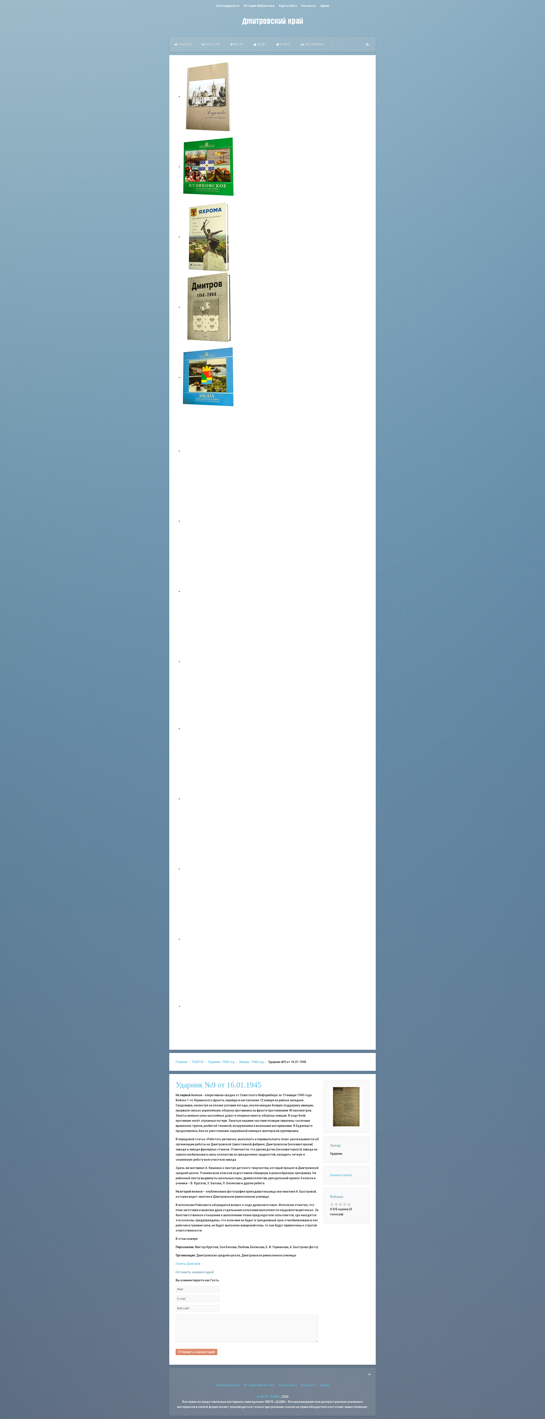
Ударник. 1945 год (221, 1062)
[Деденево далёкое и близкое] (208, 96)
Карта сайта (288, 5)
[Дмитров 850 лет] (208, 869)
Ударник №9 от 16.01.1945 (218, 1085)
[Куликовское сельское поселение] (208, 166)
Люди (260, 44)
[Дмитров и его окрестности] (208, 661)
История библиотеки (259, 5)
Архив (324, 5)
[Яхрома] (208, 237)
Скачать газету (341, 1175)
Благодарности (227, 5)
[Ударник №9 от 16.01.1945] (346, 1106)
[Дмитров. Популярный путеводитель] (208, 450)
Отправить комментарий (196, 1352)
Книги (284, 44)
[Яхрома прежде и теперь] (208, 798)
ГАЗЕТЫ (198, 1062)
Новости (212, 44)
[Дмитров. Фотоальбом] (208, 939)
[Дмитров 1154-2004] (208, 307)
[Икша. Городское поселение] (208, 377)
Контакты (308, 5)
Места (237, 44)
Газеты (181, 1263)
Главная (184, 44)
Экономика (313, 44)
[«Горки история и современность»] (208, 1006)
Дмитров (193, 1263)
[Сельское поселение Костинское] (208, 591)
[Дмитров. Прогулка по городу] (208, 521)
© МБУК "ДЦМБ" (268, 1396)
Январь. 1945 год (251, 1062)
